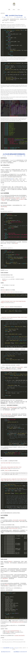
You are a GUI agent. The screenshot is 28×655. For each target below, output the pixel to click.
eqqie (4, 17)
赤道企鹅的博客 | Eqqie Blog (8, 647)
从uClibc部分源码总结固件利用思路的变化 (14, 154)
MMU (12, 178)
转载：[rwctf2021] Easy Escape (14, 15)
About (14, 9)
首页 (9, 9)
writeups (18, 155)
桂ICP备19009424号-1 (6, 651)
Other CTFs (21, 17)
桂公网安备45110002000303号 (20, 651)
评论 (25, 17)
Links (19, 9)
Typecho (16, 647)
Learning (17, 17)
